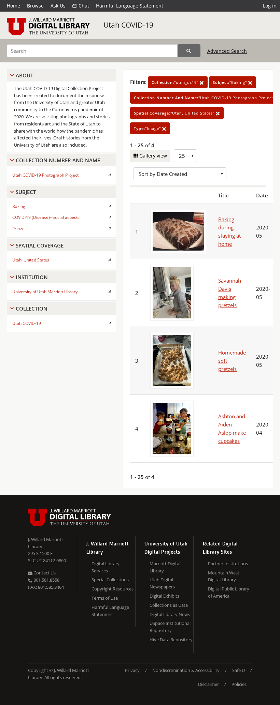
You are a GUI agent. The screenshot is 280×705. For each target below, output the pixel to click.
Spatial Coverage (40, 245)
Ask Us (58, 5)
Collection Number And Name (58, 160)
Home (13, 5)
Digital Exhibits (164, 596)
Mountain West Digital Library (223, 576)
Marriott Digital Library (165, 567)
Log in (270, 5)
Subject (26, 192)
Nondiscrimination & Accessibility (186, 670)
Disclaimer (208, 684)
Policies (239, 684)
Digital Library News (170, 614)
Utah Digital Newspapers (162, 583)
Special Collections (110, 579)
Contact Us (44, 573)
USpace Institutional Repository (170, 626)
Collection (31, 308)
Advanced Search (227, 51)
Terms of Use (105, 598)
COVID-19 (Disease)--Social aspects (46, 217)
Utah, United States (30, 260)
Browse (35, 5)
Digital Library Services (106, 567)
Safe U (238, 670)
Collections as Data (169, 605)
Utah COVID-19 (128, 25)
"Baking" (230, 82)
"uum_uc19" (176, 82)
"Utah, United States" (175, 113)
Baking (18, 206)
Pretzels (20, 228)
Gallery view (152, 155)
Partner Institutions (228, 563)
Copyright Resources (113, 589)
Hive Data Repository (171, 639)
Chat (83, 5)
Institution (32, 277)
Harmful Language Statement (129, 5)
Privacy (132, 670)
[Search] (189, 50)
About (24, 75)
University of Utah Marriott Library (45, 292)
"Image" (148, 128)
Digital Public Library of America (228, 592)
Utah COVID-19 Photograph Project (45, 175)
